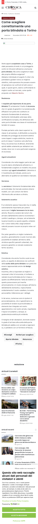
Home (5, 13)
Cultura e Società (14, 13)
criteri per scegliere (25, 335)
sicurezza (28, 339)
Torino (19, 344)
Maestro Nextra (17, 93)
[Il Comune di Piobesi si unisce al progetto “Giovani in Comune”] (28, 381)
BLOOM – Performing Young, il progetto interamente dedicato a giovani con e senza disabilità (28, 416)
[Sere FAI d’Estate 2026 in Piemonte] (10, 404)
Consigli (8, 335)
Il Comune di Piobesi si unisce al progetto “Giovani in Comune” (28, 390)
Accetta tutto (19, 509)
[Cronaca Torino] (13, 8)
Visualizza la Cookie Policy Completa (15, 501)
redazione (7, 35)
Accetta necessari (19, 515)
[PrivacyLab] (14, 504)
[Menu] (3, 8)
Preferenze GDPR (19, 521)
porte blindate (12, 339)
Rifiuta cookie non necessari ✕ (25, 468)
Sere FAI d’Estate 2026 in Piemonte (8, 412)
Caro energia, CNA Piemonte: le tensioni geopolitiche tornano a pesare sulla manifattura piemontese (24, 452)
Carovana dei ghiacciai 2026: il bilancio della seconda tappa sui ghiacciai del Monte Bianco (25, 439)
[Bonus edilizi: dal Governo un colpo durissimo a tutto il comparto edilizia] (10, 381)
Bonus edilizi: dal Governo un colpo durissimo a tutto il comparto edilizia (9, 391)
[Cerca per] (35, 8)
